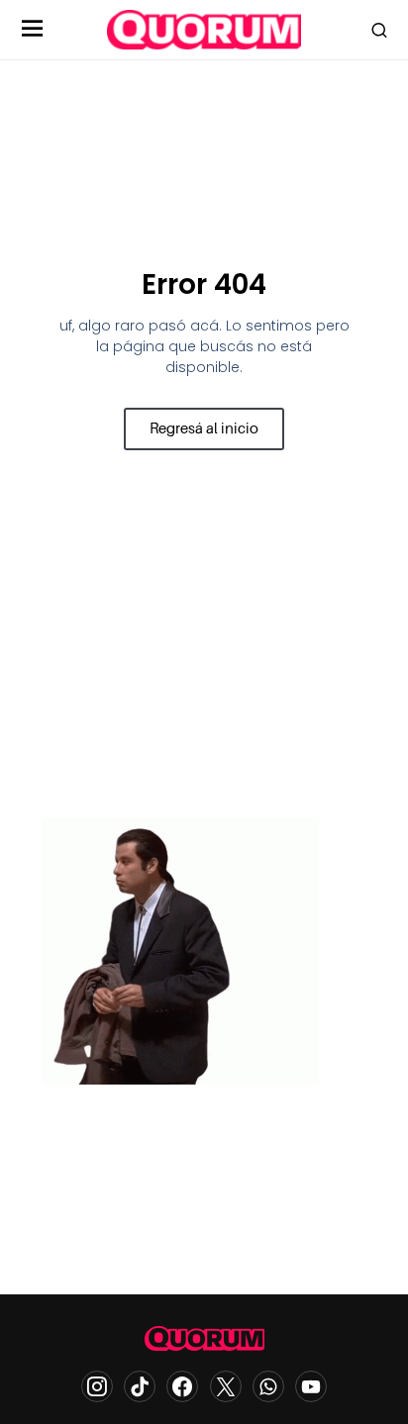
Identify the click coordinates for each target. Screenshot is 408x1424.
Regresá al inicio (204, 428)
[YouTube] (311, 1386)
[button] (33, 30)
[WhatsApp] (268, 1386)
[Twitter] (226, 1386)
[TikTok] (139, 1386)
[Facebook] (182, 1386)
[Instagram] (97, 1386)
